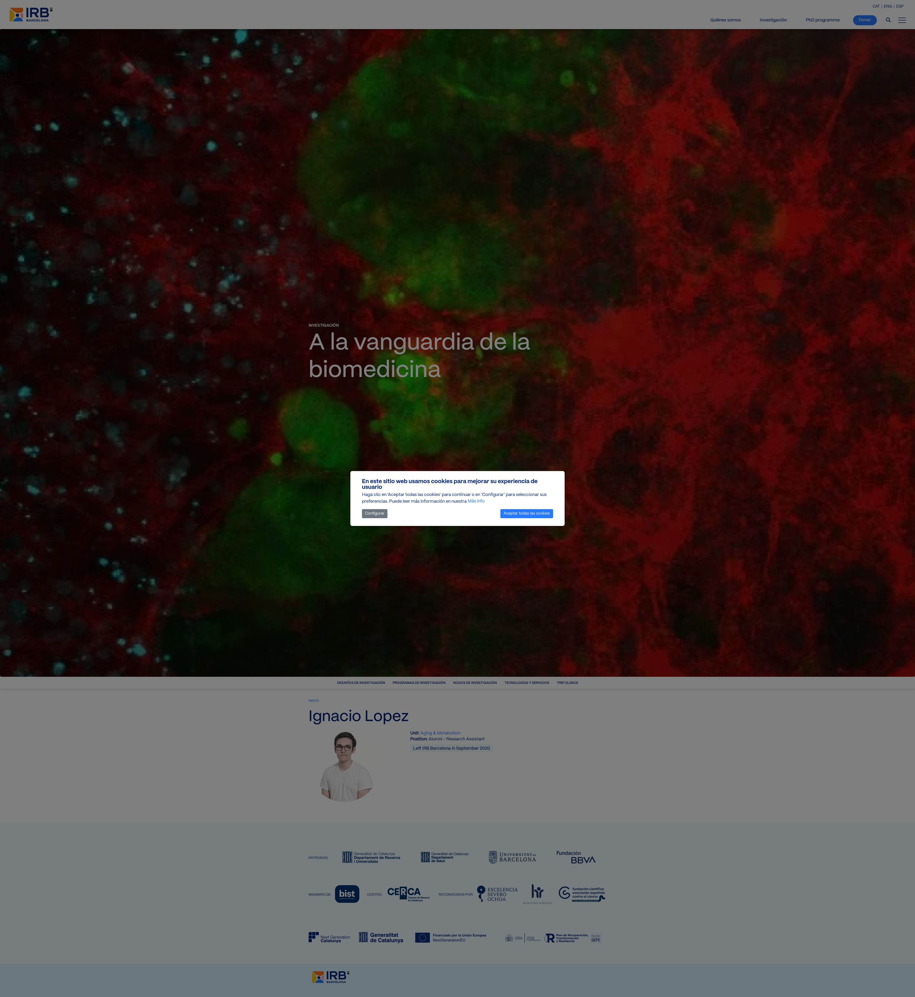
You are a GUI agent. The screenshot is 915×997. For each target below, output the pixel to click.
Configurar (374, 513)
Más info (476, 501)
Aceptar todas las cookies (526, 513)
